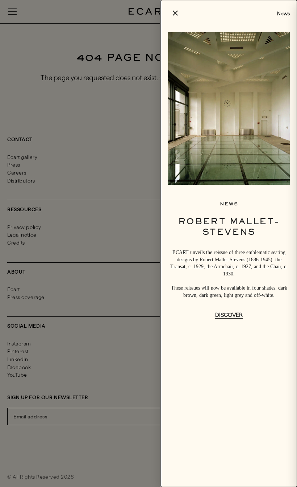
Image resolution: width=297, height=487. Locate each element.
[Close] (148, 243)
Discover (229, 314)
